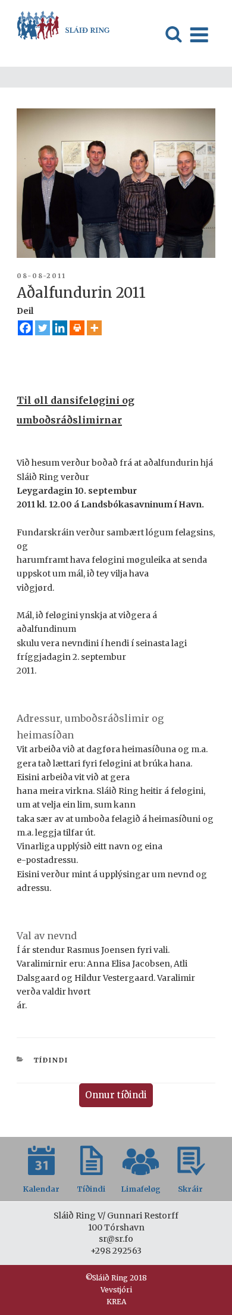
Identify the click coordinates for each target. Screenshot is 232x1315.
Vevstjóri (116, 1289)
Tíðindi (51, 1060)
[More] (94, 327)
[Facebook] (25, 327)
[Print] (77, 327)
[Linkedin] (59, 327)
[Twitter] (42, 327)
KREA (116, 1301)
